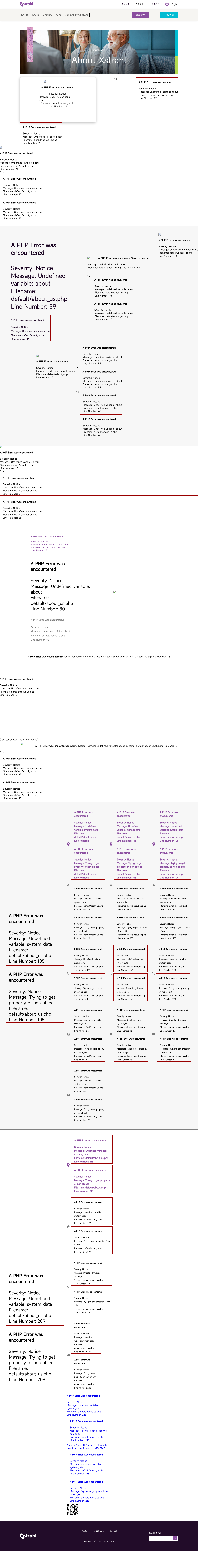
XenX (59, 15)
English (175, 4)
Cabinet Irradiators (76, 15)
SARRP (25, 15)
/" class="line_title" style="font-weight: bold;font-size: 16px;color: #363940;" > (88, 1472)
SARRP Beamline (42, 15)
